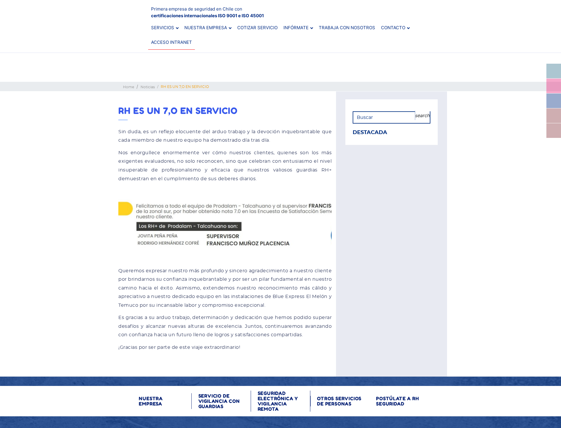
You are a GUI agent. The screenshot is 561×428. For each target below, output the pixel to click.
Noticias (148, 87)
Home (128, 87)
